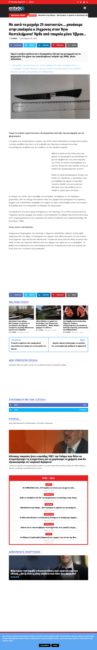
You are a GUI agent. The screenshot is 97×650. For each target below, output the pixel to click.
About (31, 2)
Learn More (45, 645)
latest (48, 484)
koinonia (49, 504)
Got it (55, 645)
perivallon (49, 494)
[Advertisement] (30, 175)
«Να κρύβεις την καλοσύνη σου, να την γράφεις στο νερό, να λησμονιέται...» (45, 65)
